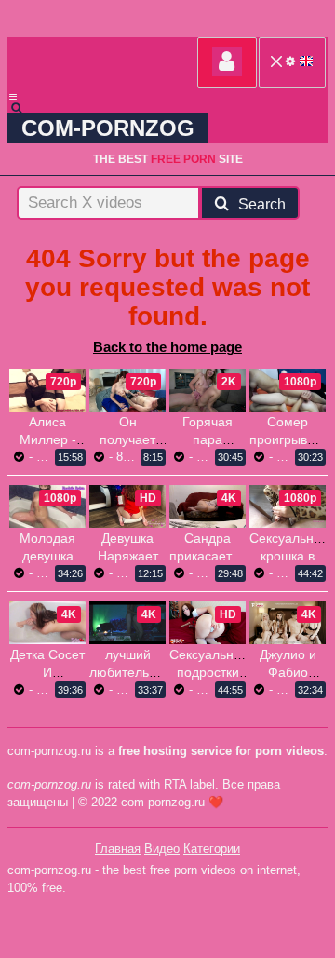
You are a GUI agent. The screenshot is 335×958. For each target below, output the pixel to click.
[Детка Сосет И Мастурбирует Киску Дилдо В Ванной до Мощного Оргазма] (47, 622)
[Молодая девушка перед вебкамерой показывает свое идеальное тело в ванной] (47, 506)
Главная (118, 849)
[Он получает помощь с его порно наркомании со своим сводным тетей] (127, 390)
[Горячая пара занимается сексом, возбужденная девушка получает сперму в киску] (207, 390)
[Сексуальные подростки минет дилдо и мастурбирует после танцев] (207, 622)
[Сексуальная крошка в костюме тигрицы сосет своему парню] (287, 506)
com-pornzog (107, 128)
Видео (162, 849)
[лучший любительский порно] (127, 622)
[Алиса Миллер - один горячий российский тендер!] (47, 390)
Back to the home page (167, 347)
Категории (211, 849)
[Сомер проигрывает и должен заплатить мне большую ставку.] (287, 390)
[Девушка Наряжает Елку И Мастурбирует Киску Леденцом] (127, 506)
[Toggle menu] (13, 96)
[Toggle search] (25, 108)
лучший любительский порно (132, 672)
